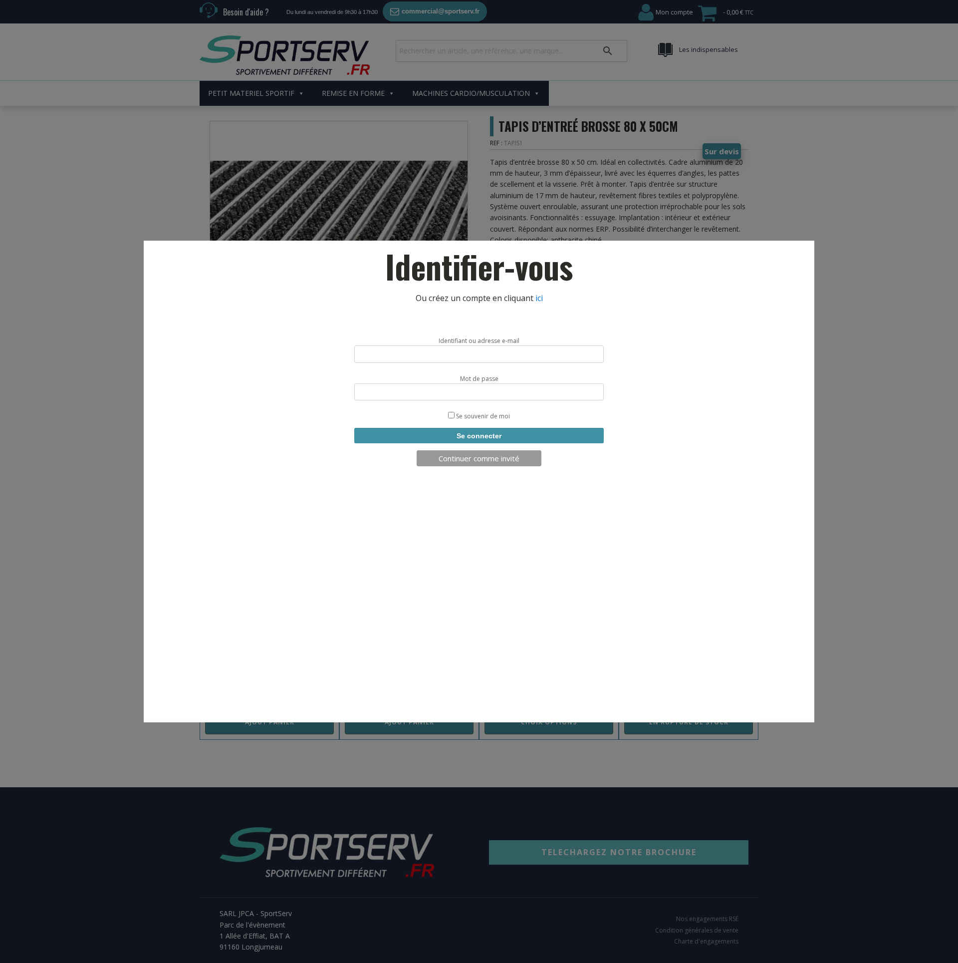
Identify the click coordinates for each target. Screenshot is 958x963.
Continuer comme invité (479, 458)
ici (539, 298)
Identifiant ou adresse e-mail (479, 340)
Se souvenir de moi (482, 416)
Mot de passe (479, 378)
